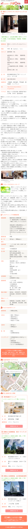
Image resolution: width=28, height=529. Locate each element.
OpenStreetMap (19, 390)
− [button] (2, 366)
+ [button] (2, 363)
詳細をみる (13, 426)
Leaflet (14, 390)
